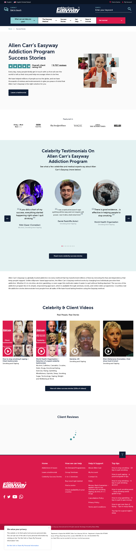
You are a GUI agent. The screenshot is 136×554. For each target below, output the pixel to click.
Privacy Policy (93, 502)
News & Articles (88, 20)
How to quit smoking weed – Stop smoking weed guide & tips (122, 491)
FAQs (90, 481)
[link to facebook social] (4, 497)
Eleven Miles (95, 526)
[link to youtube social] (14, 497)
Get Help (78, 20)
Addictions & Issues (49, 468)
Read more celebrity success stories (68, 256)
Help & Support (95, 463)
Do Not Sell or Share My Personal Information (23, 545)
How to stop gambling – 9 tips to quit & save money (122, 499)
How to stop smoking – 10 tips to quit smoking (122, 469)
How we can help (73, 463)
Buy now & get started (74, 481)
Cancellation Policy (96, 498)
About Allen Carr (94, 468)
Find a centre (70, 485)
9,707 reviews (59, 65)
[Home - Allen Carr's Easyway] (68, 12)
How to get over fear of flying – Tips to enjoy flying (122, 505)
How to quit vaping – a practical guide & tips (121, 475)
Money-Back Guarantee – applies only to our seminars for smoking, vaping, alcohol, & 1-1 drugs (98, 489)
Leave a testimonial (18, 93)
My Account (93, 472)
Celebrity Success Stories (52, 477)
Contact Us (92, 477)
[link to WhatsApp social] (21, 497)
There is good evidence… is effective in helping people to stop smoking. (106, 212)
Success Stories (66, 20)
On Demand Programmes (75, 468)
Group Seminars (71, 472)
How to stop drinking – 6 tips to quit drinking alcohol (122, 483)
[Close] (49, 527)
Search (97, 7)
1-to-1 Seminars (71, 477)
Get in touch (15, 10)
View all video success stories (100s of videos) (68, 388)
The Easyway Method (49, 20)
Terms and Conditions (97, 507)
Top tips (115, 463)
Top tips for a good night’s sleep (122, 512)
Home (10, 29)
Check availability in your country (75, 491)
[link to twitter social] (8, 497)
